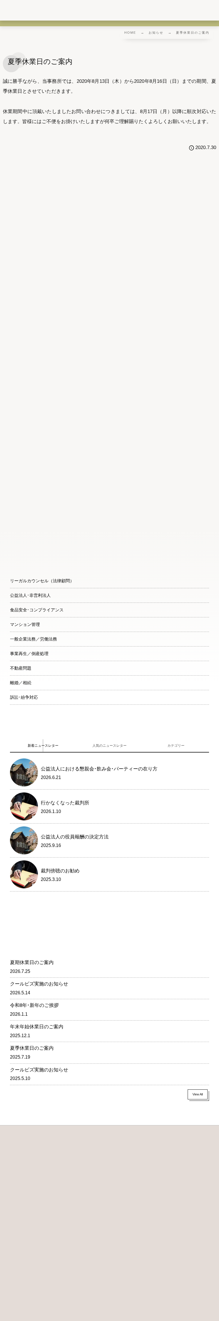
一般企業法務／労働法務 (33, 639)
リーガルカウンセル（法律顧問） (42, 580)
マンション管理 (25, 624)
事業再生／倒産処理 (29, 653)
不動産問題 (20, 668)
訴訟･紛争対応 (24, 697)
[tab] (43, 745)
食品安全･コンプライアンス (37, 609)
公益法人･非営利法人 (30, 595)
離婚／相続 (20, 682)
